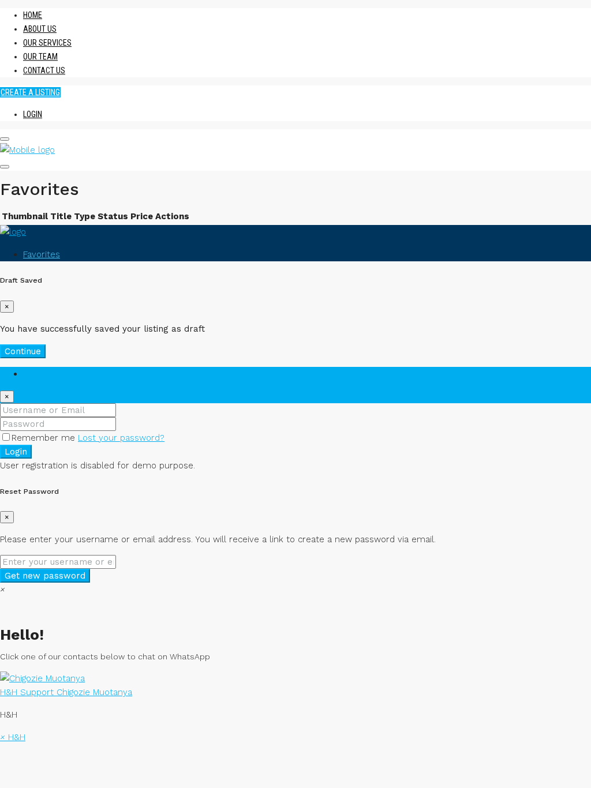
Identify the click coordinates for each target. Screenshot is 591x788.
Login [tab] (33, 374)
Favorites (41, 254)
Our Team (40, 56)
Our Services (47, 42)
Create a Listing (30, 92)
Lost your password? (121, 438)
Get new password (45, 576)
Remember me (45, 438)
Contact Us (44, 70)
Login (32, 114)
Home (32, 15)
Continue (23, 351)
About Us (40, 28)
